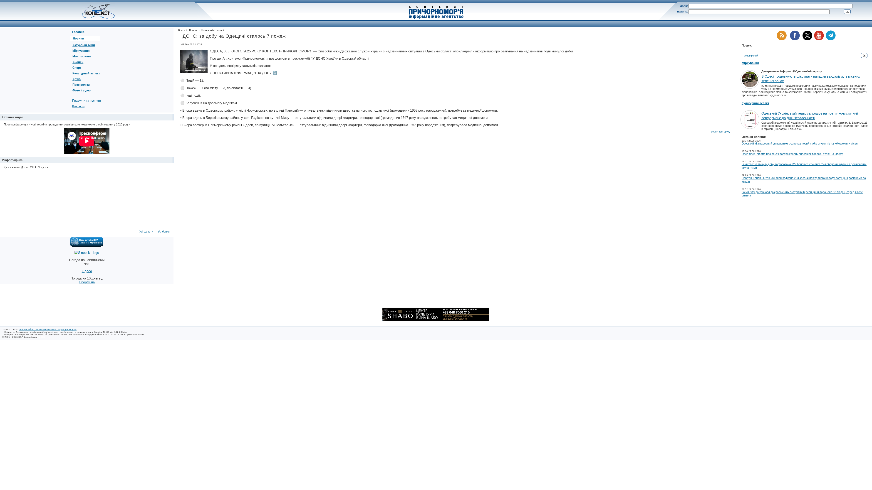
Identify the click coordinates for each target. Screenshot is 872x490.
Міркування (81, 50)
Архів (76, 79)
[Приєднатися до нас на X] (807, 40)
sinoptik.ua (87, 282)
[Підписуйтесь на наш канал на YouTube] (818, 40)
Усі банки (164, 231)
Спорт (76, 67)
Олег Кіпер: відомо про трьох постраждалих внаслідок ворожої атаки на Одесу (792, 154)
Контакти (78, 106)
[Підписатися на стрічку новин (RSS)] (781, 40)
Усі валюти (146, 231)
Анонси (77, 62)
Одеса (181, 30)
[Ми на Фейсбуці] (794, 40)
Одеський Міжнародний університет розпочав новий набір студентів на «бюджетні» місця (800, 143)
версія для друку (720, 131)
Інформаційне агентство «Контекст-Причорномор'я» (48, 329)
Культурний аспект (86, 73)
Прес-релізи (81, 84)
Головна (78, 32)
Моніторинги (81, 56)
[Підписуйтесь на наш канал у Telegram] (830, 40)
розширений (751, 55)
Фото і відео (81, 90)
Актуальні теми (83, 45)
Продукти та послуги (86, 100)
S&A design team (27, 337)
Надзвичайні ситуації (212, 30)
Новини (78, 38)
